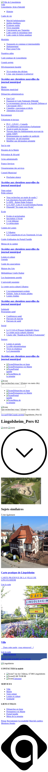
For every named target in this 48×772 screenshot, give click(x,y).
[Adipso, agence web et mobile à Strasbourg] (24, 770)
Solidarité (5, 309)
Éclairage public (13, 25)
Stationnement (12, 46)
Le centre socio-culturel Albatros (20, 332)
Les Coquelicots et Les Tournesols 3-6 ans (24, 235)
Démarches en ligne (14, 709)
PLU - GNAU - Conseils (17, 124)
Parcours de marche (14, 318)
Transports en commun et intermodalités (23, 44)
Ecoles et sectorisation (15, 216)
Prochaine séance (13, 177)
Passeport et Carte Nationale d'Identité (22, 101)
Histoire (9, 11)
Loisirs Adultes (12, 296)
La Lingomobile (13, 351)
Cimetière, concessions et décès (19, 108)
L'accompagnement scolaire (18, 291)
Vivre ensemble (12, 28)
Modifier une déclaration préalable (20, 141)
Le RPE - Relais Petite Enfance (19, 202)
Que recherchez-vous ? (20, 383)
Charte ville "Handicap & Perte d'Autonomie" (25, 335)
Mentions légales (8, 723)
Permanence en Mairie (15, 711)
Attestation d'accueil (14, 110)
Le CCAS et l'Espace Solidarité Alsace (22, 330)
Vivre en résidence (14, 349)
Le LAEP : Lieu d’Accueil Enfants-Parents (24, 205)
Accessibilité (23, 721)
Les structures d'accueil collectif (19, 200)
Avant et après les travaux (17, 129)
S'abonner (17, 678)
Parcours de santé (13, 321)
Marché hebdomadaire (15, 20)
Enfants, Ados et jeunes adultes (19, 293)
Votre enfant (6, 190)
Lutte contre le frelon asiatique (19, 35)
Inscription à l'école (14, 218)
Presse (3, 721)
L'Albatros (10, 232)
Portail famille (12, 714)
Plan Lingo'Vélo (13, 49)
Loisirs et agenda (13, 344)
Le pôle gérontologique (16, 346)
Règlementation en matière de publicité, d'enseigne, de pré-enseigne (23, 137)
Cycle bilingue (12, 221)
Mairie (4, 87)
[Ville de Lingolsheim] (11, 2)
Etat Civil (10, 98)
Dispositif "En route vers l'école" (20, 207)
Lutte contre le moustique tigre (19, 32)
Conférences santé (14, 316)
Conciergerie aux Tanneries (17, 30)
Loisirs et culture (8, 257)
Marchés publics (36, 721)
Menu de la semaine (14, 716)
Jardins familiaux (13, 23)
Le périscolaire (12, 223)
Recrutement (12, 721)
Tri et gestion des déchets (16, 71)
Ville (3, 4)
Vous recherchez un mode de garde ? (21, 197)
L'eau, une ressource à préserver (19, 74)
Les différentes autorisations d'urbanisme (23, 126)
